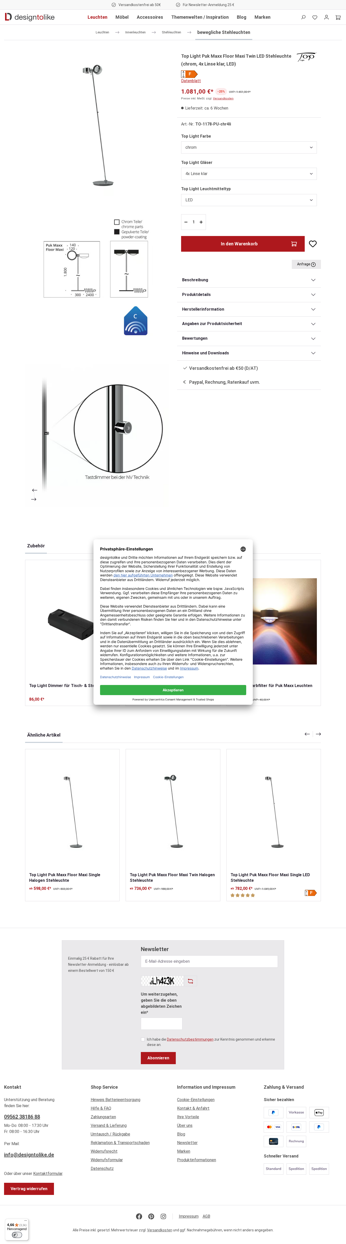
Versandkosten (223, 98)
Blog (181, 1134)
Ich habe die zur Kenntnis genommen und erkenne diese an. (211, 1042)
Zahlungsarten (103, 1116)
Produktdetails (196, 294)
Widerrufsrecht (104, 1151)
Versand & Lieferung (109, 1125)
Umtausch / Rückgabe (110, 1134)
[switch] (17, 1235)
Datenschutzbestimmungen (190, 1039)
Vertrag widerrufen (29, 1188)
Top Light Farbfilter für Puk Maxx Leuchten (271, 685)
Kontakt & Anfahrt (193, 1108)
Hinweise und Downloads (205, 353)
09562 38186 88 (22, 1117)
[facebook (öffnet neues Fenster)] (139, 1216)
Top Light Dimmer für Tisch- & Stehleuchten (71, 685)
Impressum (189, 1216)
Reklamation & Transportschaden (120, 1142)
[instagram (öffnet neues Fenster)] (163, 1216)
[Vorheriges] (34, 490)
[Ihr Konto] (326, 17)
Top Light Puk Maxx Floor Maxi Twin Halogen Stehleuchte (172, 877)
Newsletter (187, 1142)
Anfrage (304, 264)
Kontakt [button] (12, 1087)
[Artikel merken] (311, 244)
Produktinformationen (196, 1159)
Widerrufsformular (107, 1159)
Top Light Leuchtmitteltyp (206, 188)
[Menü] (26, 1222)
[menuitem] (130, 1101)
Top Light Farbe (196, 136)
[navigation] (313, 734)
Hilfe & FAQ (101, 1108)
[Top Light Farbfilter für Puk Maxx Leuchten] (273, 621)
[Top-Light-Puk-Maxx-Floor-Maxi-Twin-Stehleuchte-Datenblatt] (97, 279)
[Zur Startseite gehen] (29, 17)
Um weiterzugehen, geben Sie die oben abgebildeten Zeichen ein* (161, 1003)
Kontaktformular (47, 1173)
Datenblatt (191, 80)
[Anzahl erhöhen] (202, 222)
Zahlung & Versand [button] (284, 1087)
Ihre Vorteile (188, 1116)
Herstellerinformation (203, 309)
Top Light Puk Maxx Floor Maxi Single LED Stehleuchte (270, 877)
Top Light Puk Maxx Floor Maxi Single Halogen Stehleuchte (64, 877)
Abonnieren (158, 1058)
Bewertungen (194, 338)
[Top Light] (307, 56)
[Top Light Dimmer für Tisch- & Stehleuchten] (72, 621)
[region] (97, 279)
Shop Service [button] (104, 1087)
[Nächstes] (34, 499)
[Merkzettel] (315, 17)
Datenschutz (102, 1168)
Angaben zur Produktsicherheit (212, 323)
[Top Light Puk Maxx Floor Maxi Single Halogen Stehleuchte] (72, 810)
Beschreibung (195, 279)
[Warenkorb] (338, 17)
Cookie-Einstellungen (196, 1099)
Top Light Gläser (197, 162)
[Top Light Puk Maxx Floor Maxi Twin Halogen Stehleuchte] (173, 810)
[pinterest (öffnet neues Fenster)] (151, 1216)
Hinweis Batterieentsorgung (115, 1099)
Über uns (185, 1125)
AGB (206, 1216)
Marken (183, 1151)
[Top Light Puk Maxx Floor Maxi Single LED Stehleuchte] (273, 810)
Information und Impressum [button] (206, 1087)
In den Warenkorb (239, 243)
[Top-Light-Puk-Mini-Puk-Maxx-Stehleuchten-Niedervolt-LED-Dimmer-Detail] (97, 435)
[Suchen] (303, 17)
